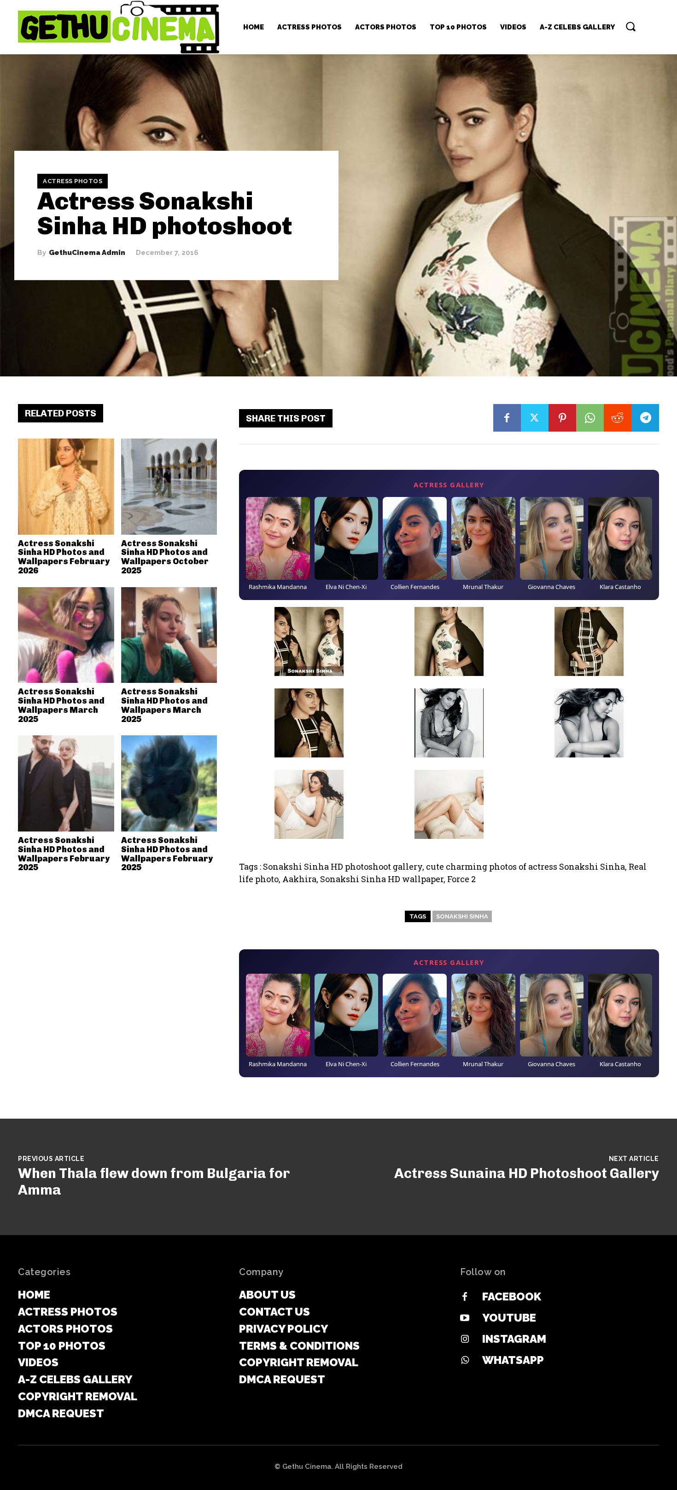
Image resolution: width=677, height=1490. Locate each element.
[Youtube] (464, 1318)
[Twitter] (535, 418)
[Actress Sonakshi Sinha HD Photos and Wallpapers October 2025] (169, 487)
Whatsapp (513, 1360)
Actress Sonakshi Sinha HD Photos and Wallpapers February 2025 (64, 853)
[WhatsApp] (590, 418)
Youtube (509, 1317)
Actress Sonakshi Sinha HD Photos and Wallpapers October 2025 (165, 557)
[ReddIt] (617, 418)
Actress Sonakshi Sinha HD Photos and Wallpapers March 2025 (61, 705)
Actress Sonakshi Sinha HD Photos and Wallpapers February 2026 (64, 557)
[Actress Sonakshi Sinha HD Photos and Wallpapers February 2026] (66, 487)
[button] (630, 26)
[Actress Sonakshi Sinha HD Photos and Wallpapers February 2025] (66, 783)
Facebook (511, 1296)
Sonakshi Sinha (462, 916)
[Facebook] (507, 418)
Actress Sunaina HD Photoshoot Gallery (526, 1173)
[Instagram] (464, 1339)
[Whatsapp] (464, 1360)
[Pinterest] (562, 418)
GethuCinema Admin (87, 252)
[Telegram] (645, 418)
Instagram (514, 1339)
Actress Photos (72, 181)
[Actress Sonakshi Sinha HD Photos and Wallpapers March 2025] (66, 635)
